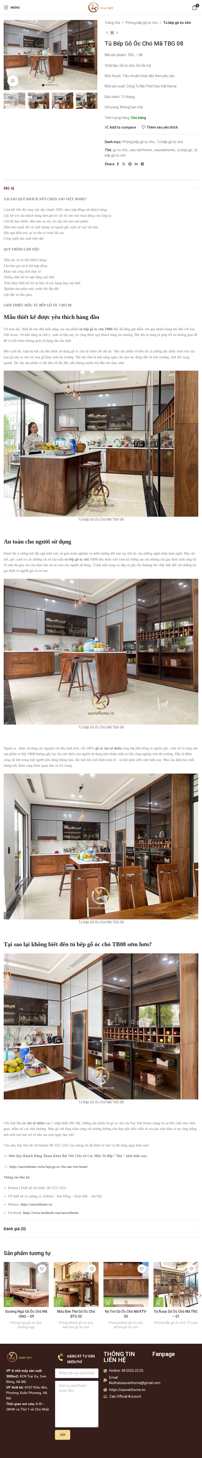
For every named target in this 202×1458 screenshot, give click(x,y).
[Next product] (117, 32)
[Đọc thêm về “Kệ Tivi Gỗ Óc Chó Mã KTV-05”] (108, 1302)
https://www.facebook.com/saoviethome (51, 1213)
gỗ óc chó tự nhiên (108, 748)
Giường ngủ (26, 1327)
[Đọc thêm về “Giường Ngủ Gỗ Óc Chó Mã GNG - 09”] (9, 1302)
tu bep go (184, 150)
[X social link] (123, 164)
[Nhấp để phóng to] (12, 80)
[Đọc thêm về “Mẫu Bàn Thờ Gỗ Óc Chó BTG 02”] (59, 1302)
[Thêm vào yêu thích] (42, 1268)
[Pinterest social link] (130, 164)
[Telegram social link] (142, 164)
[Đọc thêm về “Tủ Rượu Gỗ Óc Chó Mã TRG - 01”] (158, 1302)
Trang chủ (112, 23)
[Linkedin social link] (136, 164)
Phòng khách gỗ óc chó (76, 1323)
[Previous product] (107, 32)
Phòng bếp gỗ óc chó (142, 23)
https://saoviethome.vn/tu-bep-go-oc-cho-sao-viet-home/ (49, 1167)
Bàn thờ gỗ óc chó (76, 1327)
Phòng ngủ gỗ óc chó (25, 1323)
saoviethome (164, 150)
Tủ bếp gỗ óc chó (177, 23)
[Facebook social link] (117, 164)
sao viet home (141, 150)
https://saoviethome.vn (36, 1204)
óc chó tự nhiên (33, 1123)
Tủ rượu (192, 1323)
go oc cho (120, 150)
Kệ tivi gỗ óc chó (126, 1327)
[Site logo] (101, 7)
